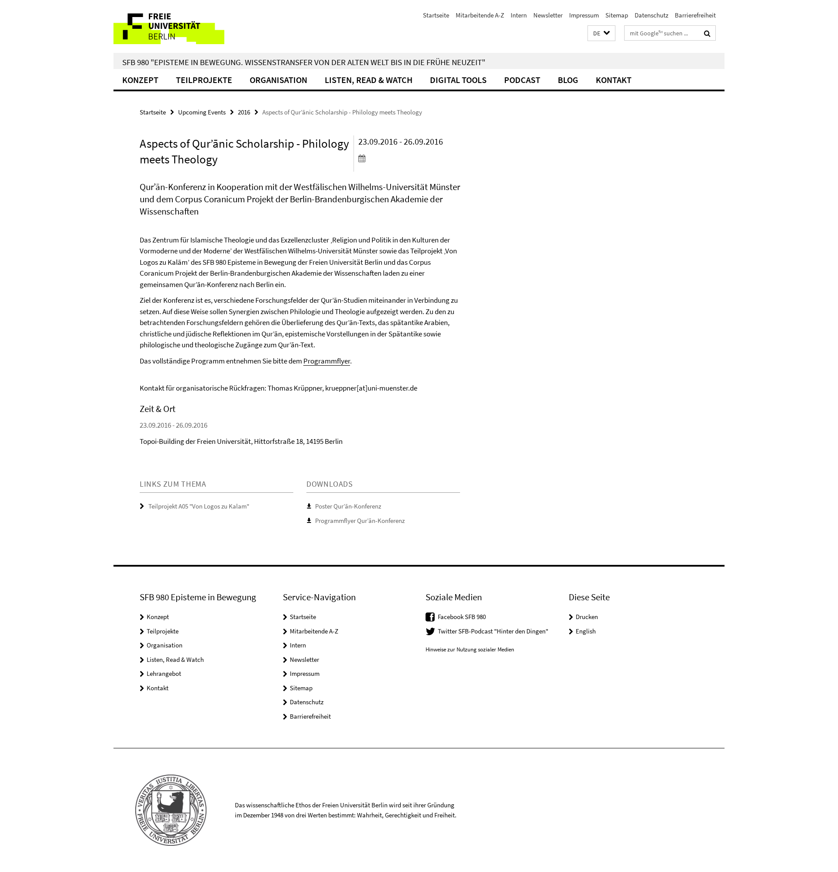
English (586, 631)
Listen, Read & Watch (368, 79)
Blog (568, 79)
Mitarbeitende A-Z (480, 15)
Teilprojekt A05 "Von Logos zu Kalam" (198, 506)
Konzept (140, 79)
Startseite (436, 15)
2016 (244, 112)
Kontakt (614, 79)
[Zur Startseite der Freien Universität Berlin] (186, 26)
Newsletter (548, 15)
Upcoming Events (202, 112)
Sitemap (616, 15)
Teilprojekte (204, 79)
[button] (601, 33)
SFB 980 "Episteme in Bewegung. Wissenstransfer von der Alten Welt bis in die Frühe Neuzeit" (303, 62)
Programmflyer (326, 361)
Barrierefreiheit (695, 15)
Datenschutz (651, 15)
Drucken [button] (587, 616)
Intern (519, 15)
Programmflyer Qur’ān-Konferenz (360, 520)
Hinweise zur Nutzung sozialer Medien (470, 649)
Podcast (522, 79)
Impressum (584, 15)
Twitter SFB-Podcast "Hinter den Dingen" (493, 631)
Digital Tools (458, 79)
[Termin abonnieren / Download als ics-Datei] (409, 158)
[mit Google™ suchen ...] (707, 33)
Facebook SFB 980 (462, 616)
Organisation (278, 79)
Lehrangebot (164, 673)
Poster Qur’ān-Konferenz (348, 506)
